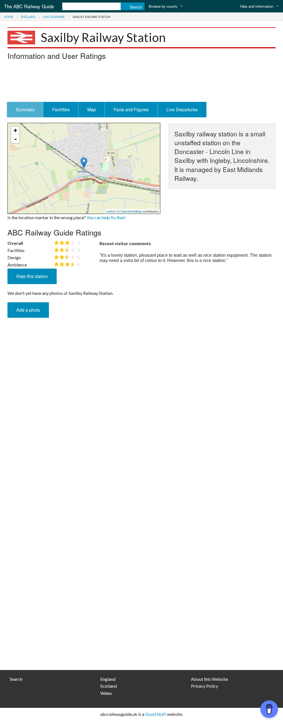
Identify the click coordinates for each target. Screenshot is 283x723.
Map (91, 109)
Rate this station (32, 276)
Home (8, 16)
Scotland (108, 685)
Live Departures (182, 109)
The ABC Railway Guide (29, 6)
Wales (106, 693)
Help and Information (256, 6)
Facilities (61, 109)
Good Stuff (155, 714)
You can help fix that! (106, 217)
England (28, 16)
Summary (25, 109)
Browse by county (163, 6)
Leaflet (110, 211)
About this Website (209, 679)
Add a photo (28, 310)
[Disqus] (141, 443)
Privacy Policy (204, 685)
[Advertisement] (141, 82)
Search (16, 679)
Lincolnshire (54, 16)
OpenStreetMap (131, 211)
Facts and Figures (131, 109)
